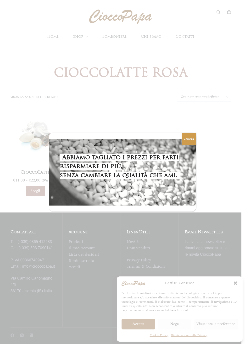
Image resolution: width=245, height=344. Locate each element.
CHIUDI (189, 139)
